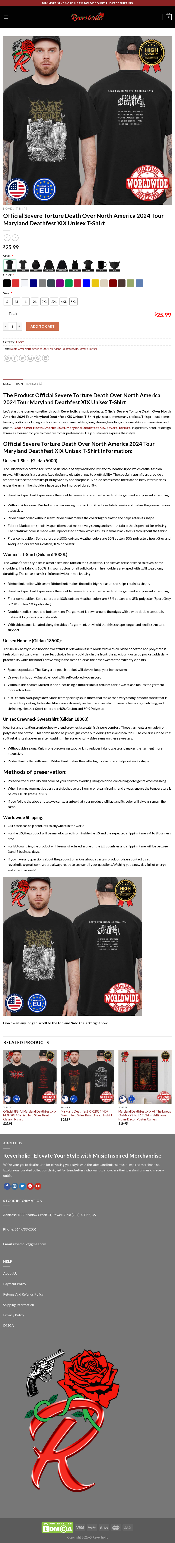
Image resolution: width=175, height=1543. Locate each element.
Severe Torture (89, 348)
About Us (10, 1273)
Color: (9, 275)
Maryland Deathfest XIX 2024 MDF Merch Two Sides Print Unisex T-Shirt (86, 1113)
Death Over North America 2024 (29, 348)
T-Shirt (22, 208)
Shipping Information (18, 1305)
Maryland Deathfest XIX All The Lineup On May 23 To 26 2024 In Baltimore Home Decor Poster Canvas (144, 1115)
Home (7, 208)
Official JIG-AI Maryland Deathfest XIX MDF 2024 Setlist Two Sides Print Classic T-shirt (29, 1115)
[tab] (13, 383)
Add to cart (43, 326)
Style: (8, 256)
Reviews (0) (34, 383)
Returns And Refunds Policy (23, 1294)
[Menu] (5, 17)
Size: (7, 293)
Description (13, 383)
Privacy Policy (13, 1315)
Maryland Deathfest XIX (64, 348)
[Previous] (3, 1091)
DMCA (8, 1325)
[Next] (171, 1091)
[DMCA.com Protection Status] (57, 1527)
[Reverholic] (87, 17)
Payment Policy (14, 1284)
